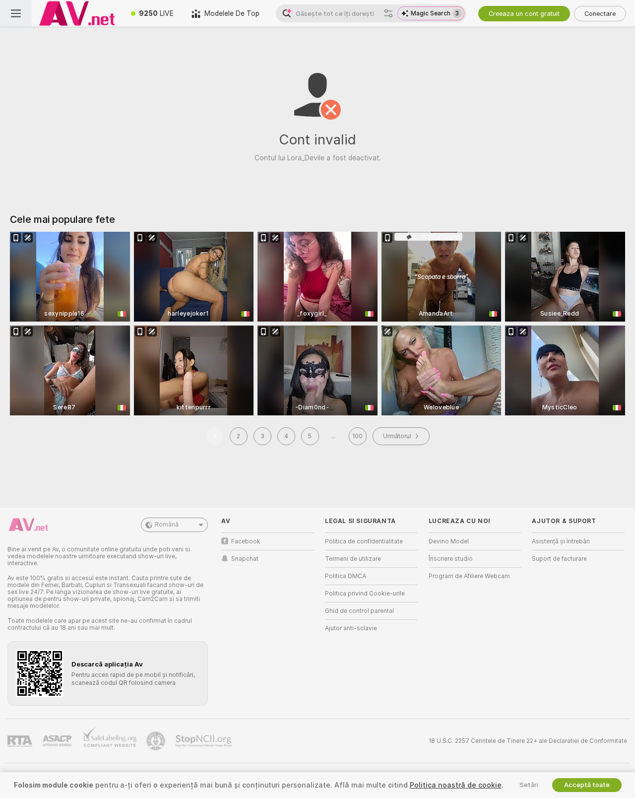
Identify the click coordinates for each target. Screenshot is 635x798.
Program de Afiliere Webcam (469, 576)
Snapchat (244, 558)
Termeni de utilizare (353, 558)
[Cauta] (388, 13)
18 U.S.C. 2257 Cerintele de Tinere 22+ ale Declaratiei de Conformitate (528, 740)
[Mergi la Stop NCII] (204, 741)
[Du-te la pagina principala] (77, 13)
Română (167, 524)
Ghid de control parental (359, 610)
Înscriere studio (451, 558)
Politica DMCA (345, 576)
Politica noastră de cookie (456, 785)
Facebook (245, 541)
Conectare (600, 13)
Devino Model (449, 541)
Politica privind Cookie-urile (365, 593)
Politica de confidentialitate (364, 541)
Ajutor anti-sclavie (351, 628)
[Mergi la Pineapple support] (156, 741)
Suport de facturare (559, 558)
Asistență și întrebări (561, 541)
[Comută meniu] (16, 13)
